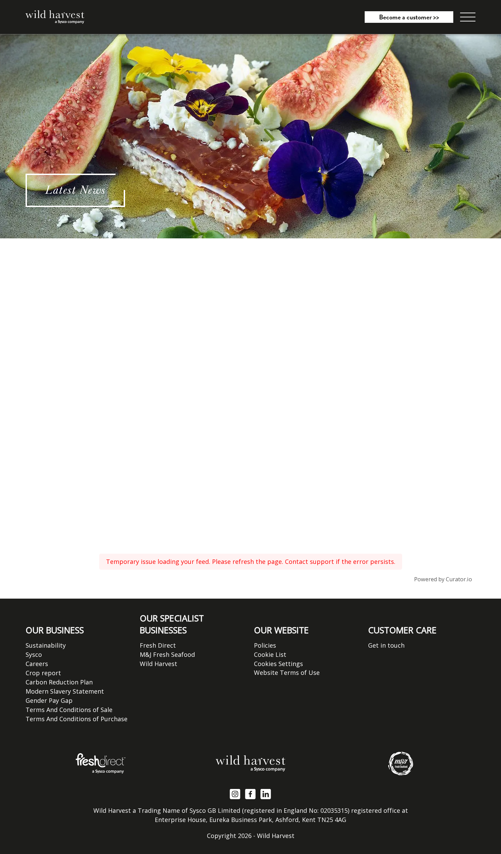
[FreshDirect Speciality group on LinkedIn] (266, 793)
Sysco (34, 654)
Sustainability (46, 645)
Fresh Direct (158, 645)
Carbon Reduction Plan (59, 682)
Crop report (43, 673)
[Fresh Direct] (100, 763)
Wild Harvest (158, 664)
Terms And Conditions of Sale (69, 710)
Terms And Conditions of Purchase (76, 719)
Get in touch (386, 645)
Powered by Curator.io (443, 579)
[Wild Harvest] (250, 763)
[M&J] (400, 763)
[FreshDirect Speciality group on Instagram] (235, 793)
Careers (37, 664)
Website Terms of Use (287, 672)
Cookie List (270, 654)
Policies (265, 645)
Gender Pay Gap (49, 700)
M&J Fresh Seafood (167, 654)
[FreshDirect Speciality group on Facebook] (250, 793)
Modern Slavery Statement (65, 691)
